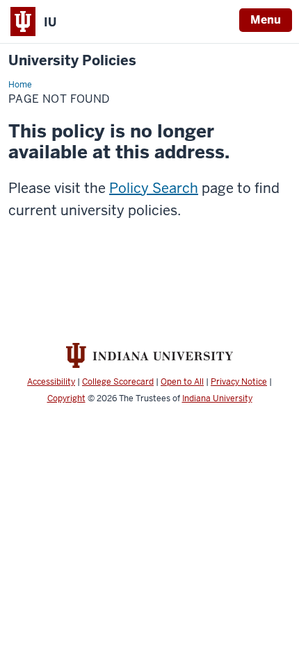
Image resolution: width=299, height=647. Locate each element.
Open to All (182, 381)
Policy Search (153, 188)
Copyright (66, 398)
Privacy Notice (239, 381)
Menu (265, 19)
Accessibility (51, 381)
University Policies (72, 61)
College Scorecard (118, 381)
